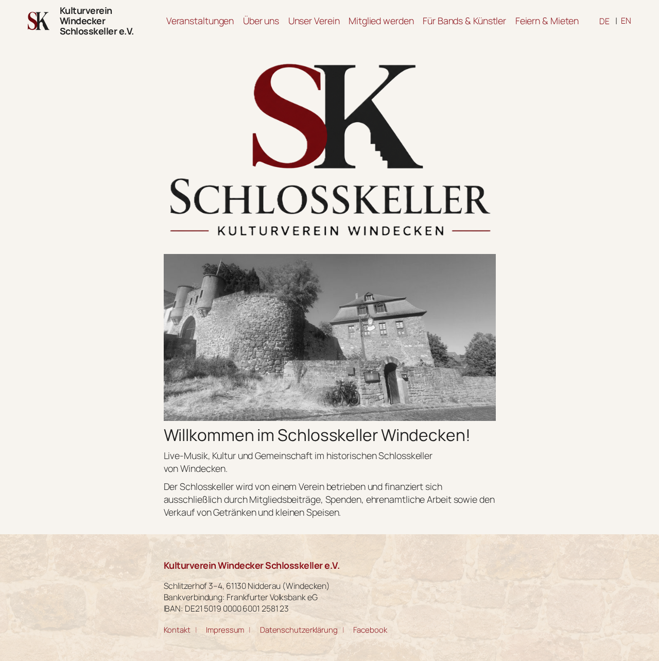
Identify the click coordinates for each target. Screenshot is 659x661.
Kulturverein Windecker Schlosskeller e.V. (97, 20)
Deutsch (604, 21)
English (626, 20)
